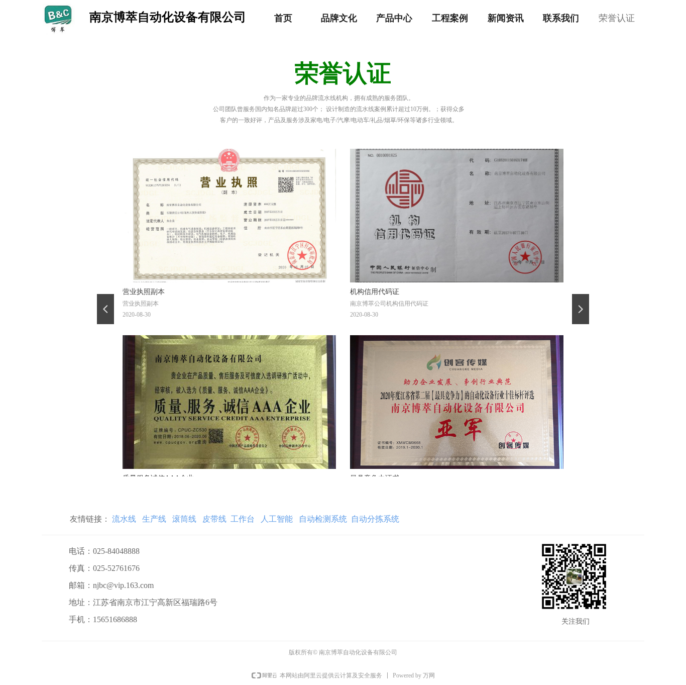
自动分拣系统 (375, 519)
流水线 (124, 519)
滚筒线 (184, 519)
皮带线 (214, 519)
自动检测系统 (323, 519)
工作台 (243, 519)
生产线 (153, 519)
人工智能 (277, 519)
